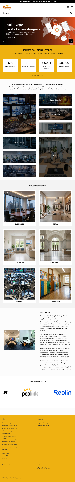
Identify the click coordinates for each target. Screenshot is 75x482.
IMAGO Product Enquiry (9, 439)
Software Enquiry (7, 431)
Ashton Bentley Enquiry (9, 436)
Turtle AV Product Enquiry (9, 447)
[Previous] (4, 41)
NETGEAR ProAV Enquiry (9, 428)
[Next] (71, 41)
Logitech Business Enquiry (9, 425)
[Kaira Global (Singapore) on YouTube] (46, 468)
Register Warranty (43, 423)
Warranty (4, 458)
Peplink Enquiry (6, 433)
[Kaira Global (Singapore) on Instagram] (39, 468)
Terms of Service (7, 456)
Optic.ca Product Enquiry (9, 444)
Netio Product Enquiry (8, 441)
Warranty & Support (43, 425)
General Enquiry (6, 423)
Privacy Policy (6, 453)
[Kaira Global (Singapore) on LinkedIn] (49, 468)
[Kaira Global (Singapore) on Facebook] (42, 468)
